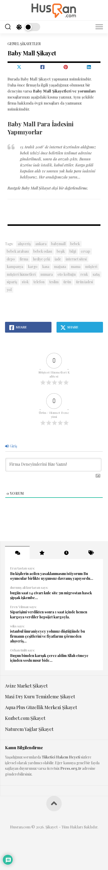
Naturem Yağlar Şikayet (29, 729)
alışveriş (24, 243)
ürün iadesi (84, 281)
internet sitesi (76, 259)
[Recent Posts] (66, 552)
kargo (32, 266)
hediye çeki (41, 259)
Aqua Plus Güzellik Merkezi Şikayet (41, 707)
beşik (61, 251)
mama (75, 266)
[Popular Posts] (42, 552)
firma (24, 259)
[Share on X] (19, 67)
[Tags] (91, 552)
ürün (67, 281)
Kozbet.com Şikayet (25, 718)
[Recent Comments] (17, 552)
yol (9, 289)
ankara (40, 243)
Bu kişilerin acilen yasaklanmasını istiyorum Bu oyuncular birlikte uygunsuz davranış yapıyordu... (51, 576)
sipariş (12, 281)
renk (84, 274)
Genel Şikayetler (24, 43)
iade (58, 259)
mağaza (60, 266)
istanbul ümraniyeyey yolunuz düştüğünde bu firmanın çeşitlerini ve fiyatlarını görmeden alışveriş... (47, 636)
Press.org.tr (70, 768)
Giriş (13, 446)
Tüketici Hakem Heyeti (61, 757)
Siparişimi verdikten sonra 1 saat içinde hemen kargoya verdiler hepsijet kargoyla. (48, 614)
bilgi (73, 251)
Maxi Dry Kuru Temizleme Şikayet (40, 697)
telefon (38, 281)
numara (46, 274)
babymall (58, 243)
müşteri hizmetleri (21, 274)
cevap (85, 251)
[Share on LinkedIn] (89, 67)
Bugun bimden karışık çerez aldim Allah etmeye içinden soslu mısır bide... (49, 658)
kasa (45, 266)
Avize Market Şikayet (26, 686)
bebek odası (42, 251)
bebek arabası (18, 251)
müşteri (91, 266)
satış (96, 274)
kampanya (15, 266)
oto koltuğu (67, 274)
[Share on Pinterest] (65, 67)
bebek (75, 243)
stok (25, 281)
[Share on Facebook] (42, 67)
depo (11, 259)
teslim (54, 281)
